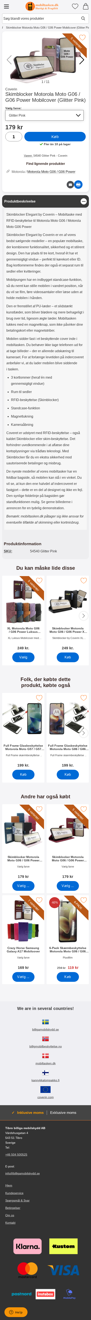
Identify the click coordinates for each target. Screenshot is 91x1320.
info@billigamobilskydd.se (22, 1173)
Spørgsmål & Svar (17, 1200)
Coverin (11, 89)
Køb (55, 137)
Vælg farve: (13, 108)
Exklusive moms (63, 1112)
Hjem (8, 1185)
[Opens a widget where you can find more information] (16, 1312)
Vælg (23, 657)
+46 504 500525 (16, 1154)
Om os (9, 1215)
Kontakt (10, 1222)
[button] (82, 60)
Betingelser (12, 1208)
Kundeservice (14, 1192)
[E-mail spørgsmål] (70, 184)
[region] (45, 201)
